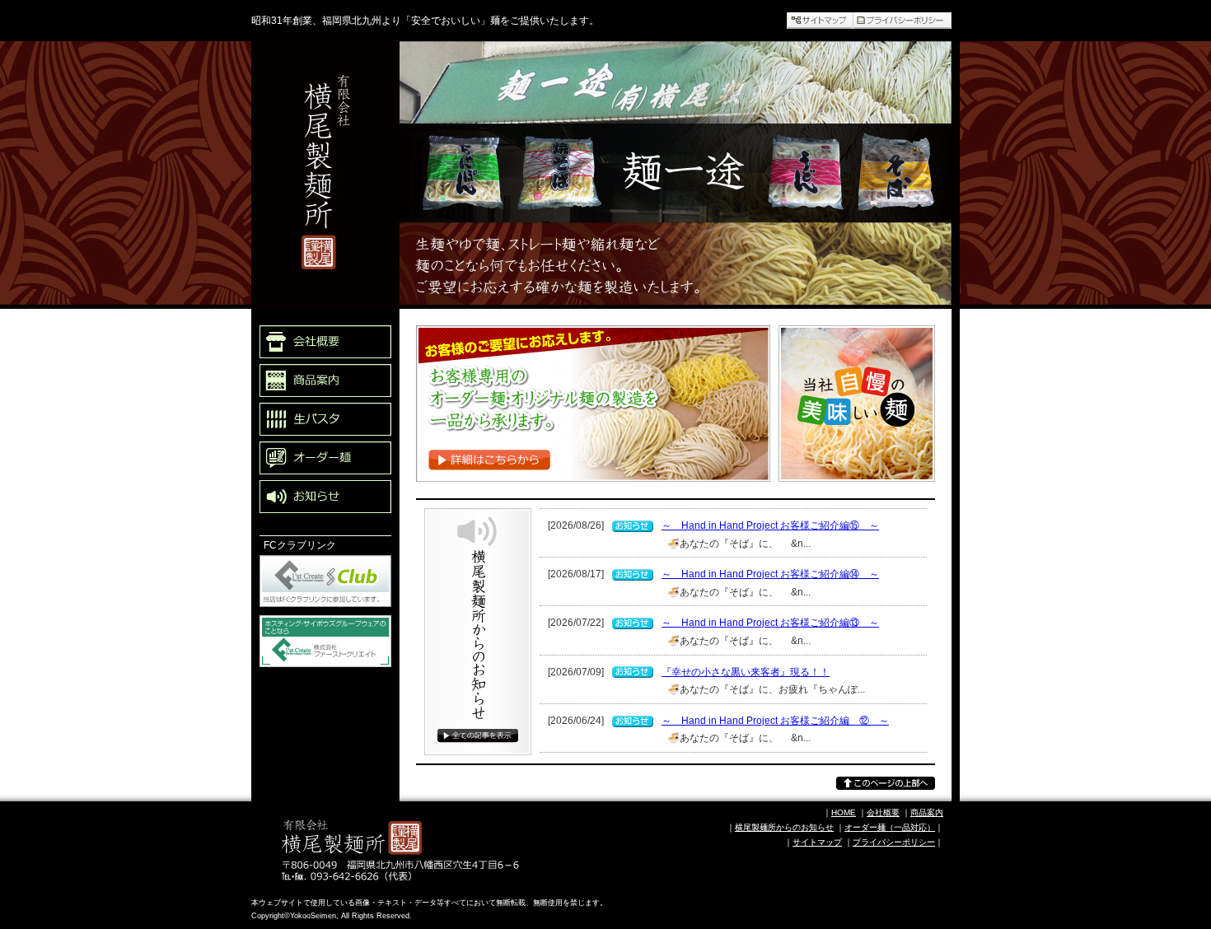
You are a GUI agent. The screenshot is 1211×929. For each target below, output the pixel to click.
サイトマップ (817, 842)
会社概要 (883, 812)
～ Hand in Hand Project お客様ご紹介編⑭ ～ (770, 574)
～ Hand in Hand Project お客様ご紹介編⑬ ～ (770, 622)
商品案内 (926, 812)
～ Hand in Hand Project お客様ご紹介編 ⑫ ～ (775, 720)
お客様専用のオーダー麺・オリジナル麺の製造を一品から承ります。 (583, 500)
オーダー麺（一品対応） (889, 827)
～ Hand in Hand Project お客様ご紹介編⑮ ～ (770, 525)
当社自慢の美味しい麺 (836, 490)
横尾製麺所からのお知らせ (473, 780)
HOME (843, 812)
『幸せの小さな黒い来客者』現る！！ (746, 672)
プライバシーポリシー (894, 842)
